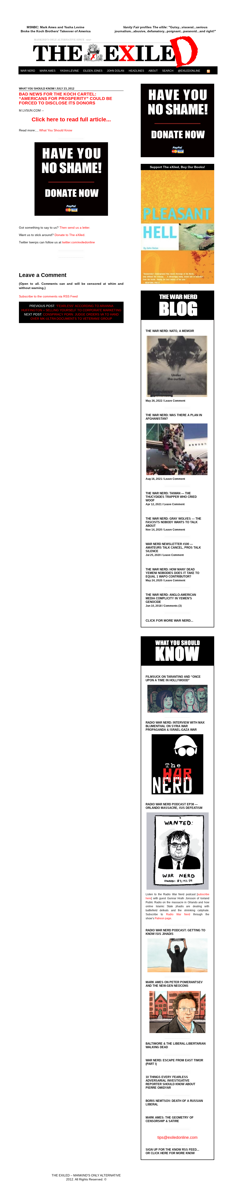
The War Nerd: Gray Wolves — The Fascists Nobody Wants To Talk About (173, 522)
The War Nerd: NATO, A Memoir (170, 331)
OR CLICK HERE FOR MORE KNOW (170, 1153)
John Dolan (115, 70)
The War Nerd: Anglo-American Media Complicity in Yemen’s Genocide (171, 598)
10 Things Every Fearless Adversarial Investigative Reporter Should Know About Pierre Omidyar (170, 1082)
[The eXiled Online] (118, 67)
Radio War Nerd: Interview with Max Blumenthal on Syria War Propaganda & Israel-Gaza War (175, 726)
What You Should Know (36, 88)
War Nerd (27, 70)
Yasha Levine (69, 70)
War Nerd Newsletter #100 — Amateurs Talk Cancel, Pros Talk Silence (173, 547)
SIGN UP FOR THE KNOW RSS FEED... (172, 1149)
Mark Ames (47, 70)
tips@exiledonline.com (177, 1137)
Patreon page (163, 918)
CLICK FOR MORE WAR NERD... (169, 620)
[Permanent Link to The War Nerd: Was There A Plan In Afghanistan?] (178, 450)
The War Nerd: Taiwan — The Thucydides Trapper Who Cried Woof (171, 497)
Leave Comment (174, 400)
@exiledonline (189, 70)
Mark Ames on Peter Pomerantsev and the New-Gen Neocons (174, 983)
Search (167, 70)
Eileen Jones (92, 70)
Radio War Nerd (178, 914)
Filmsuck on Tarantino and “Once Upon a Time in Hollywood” (173, 678)
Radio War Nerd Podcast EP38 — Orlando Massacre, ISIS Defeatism (174, 806)
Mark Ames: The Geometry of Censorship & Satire (169, 1119)
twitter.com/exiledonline (78, 242)
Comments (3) (173, 605)
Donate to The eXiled (69, 235)
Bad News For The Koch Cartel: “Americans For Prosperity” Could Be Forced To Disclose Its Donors (65, 98)
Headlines (136, 70)
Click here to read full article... (71, 119)
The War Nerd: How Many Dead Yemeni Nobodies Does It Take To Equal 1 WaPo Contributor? (172, 573)
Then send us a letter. (74, 227)
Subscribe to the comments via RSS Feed (48, 296)
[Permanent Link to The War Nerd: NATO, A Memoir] (178, 367)
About (153, 70)
